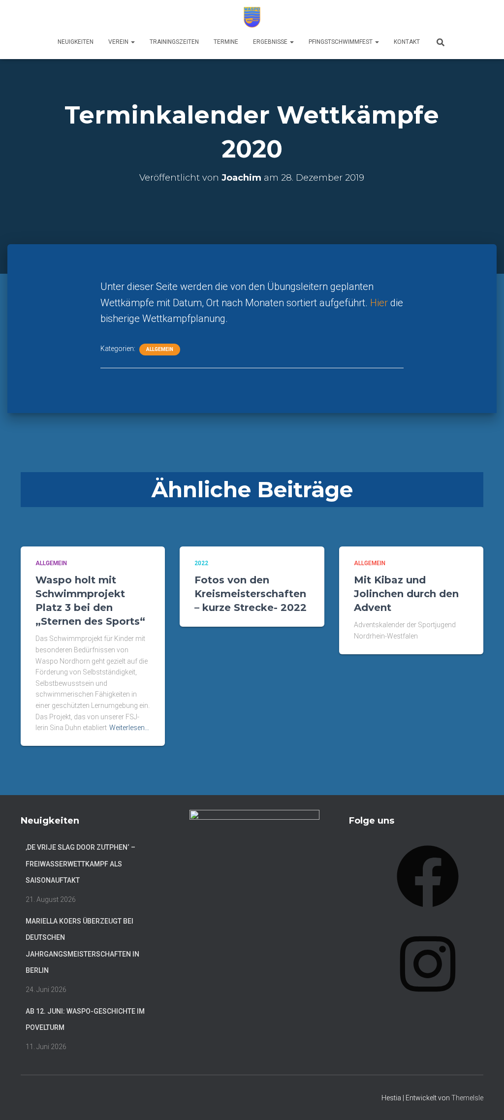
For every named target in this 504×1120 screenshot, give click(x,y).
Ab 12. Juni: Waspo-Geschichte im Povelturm (85, 1019)
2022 (201, 563)
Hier (380, 303)
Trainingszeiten (174, 41)
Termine (226, 41)
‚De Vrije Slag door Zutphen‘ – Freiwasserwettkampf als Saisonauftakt (80, 863)
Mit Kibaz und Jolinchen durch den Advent (406, 593)
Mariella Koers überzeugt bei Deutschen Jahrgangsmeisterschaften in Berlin (82, 946)
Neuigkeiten (76, 41)
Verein (119, 41)
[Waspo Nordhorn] (252, 17)
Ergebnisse (271, 41)
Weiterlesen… (129, 728)
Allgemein (159, 349)
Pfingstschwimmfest (341, 41)
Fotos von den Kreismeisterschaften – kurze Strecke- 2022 (250, 593)
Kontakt (407, 41)
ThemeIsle (467, 1098)
